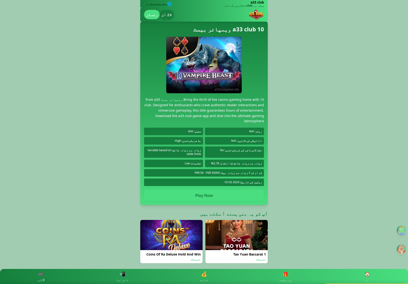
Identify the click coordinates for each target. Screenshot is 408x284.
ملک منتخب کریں (156, 4)
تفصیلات (261, 259)
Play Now (204, 195)
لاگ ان (167, 14)
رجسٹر (152, 14)
